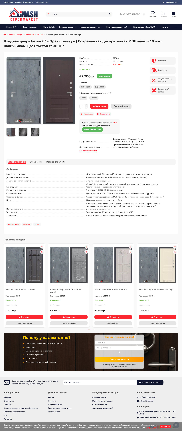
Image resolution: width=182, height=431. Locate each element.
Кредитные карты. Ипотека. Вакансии (21, 408)
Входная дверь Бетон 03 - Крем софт (156, 289)
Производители (55, 404)
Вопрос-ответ (55, 162)
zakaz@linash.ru (146, 401)
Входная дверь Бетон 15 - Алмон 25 (110, 289)
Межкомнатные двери (90, 27)
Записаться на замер (119, 359)
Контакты (8, 419)
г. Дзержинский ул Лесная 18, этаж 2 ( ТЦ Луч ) (157, 412)
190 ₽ (115, 122)
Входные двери (66, 27)
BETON (40, 34)
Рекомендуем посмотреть (59, 408)
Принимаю (165, 426)
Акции (51, 397)
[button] (4, 285)
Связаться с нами (42, 2)
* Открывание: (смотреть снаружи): (95, 93)
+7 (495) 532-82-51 (132, 14)
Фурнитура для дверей (116, 27)
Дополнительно (57, 392)
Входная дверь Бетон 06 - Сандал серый (66, 290)
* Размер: (83, 82)
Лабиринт (29, 34)
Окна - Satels (49, 27)
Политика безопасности (24, 2)
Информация (11, 392)
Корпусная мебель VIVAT (144, 27)
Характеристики (17, 162)
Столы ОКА (11, 27)
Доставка (8, 404)
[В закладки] (42, 247)
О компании (8, 2)
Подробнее (151, 427)
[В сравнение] (42, 252)
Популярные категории (105, 392)
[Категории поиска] (48, 14)
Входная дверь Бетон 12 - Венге (20, 289)
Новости (52, 401)
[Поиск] (109, 14)
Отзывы (35, 162)
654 (5, 415)
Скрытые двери (30, 27)
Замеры (7, 397)
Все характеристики (88, 150)
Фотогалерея (54, 412)
